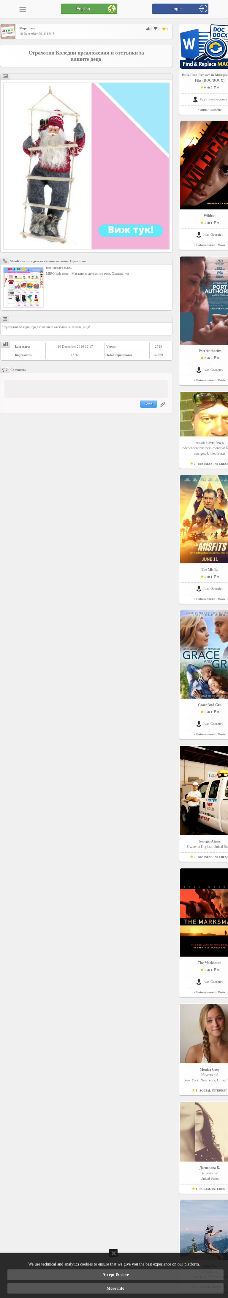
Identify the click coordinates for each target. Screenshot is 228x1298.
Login (176, 8)
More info (115, 1288)
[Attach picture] (163, 408)
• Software (214, 109)
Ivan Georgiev (213, 234)
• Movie (220, 245)
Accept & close (115, 1274)
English (83, 8)
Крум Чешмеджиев (213, 99)
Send (149, 404)
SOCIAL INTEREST (213, 1090)
